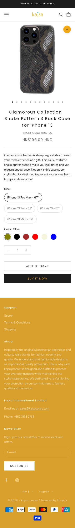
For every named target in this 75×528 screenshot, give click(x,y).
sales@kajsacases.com (34, 408)
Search (8, 315)
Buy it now (38, 278)
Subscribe (19, 465)
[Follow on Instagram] (17, 480)
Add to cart (37, 266)
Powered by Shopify (54, 500)
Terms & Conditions (17, 322)
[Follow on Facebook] (6, 480)
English (44, 491)
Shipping (10, 329)
